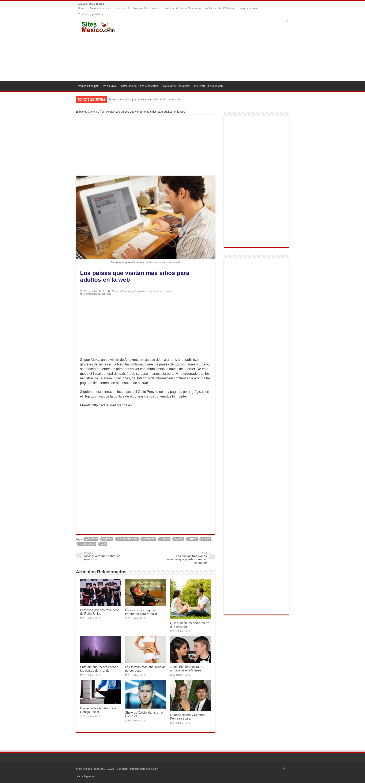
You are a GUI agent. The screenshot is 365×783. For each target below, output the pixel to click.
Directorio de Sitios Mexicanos (182, 8)
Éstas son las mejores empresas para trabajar (141, 612)
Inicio (82, 111)
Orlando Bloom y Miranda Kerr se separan (187, 716)
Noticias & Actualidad (146, 8)
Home (81, 8)
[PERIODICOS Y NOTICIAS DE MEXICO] (99, 26)
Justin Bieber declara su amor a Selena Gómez (186, 668)
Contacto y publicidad (91, 14)
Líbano (165, 539)
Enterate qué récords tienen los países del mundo (99, 668)
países (179, 539)
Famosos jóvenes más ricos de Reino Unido (99, 611)
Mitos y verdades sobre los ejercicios (102, 556)
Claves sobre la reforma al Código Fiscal (98, 710)
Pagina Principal (88, 86)
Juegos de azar (248, 8)
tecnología (87, 544)
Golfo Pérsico (127, 539)
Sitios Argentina (85, 776)
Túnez (206, 539)
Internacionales (157, 291)
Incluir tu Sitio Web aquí (220, 8)
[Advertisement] (208, 47)
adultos (91, 539)
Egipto (107, 539)
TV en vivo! (122, 8)
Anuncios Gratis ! (100, 8)
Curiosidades (141, 291)
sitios (192, 539)
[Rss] (287, 21)
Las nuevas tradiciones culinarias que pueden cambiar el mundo (186, 558)
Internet (170, 291)
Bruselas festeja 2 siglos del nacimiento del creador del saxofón (145, 99)
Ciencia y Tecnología (100, 111)
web (103, 544)
